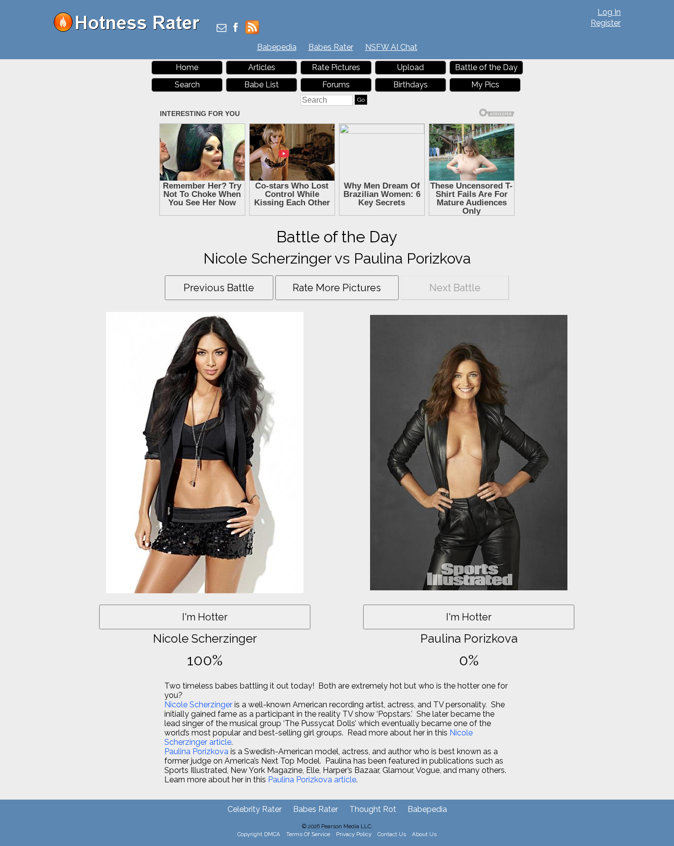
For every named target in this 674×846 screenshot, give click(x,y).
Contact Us (391, 834)
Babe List (261, 84)
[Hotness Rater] (130, 29)
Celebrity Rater (254, 809)
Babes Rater (330, 47)
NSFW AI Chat (391, 47)
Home (187, 67)
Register (606, 23)
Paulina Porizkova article (312, 779)
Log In (609, 12)
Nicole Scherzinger (198, 704)
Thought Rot (372, 809)
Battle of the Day (486, 67)
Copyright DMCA (258, 834)
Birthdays (410, 84)
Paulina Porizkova (196, 751)
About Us (424, 834)
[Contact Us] (221, 28)
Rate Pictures (336, 67)
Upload (410, 67)
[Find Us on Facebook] (235, 28)
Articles (261, 67)
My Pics (485, 84)
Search (187, 84)
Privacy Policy (354, 834)
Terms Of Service (308, 834)
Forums (336, 84)
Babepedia (277, 47)
